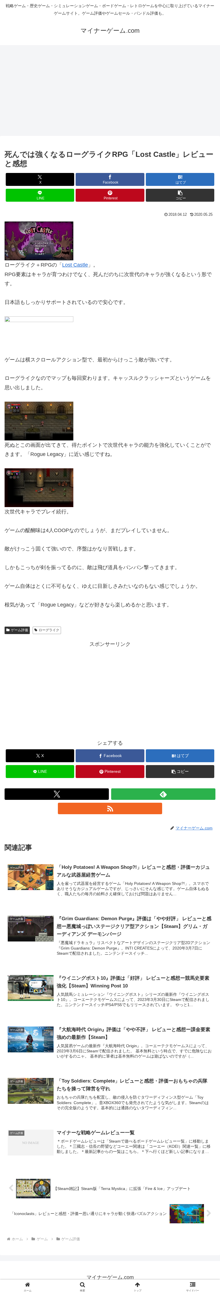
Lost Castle (75, 265)
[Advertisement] (110, 92)
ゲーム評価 (19, 630)
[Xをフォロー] (57, 794)
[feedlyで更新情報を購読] (163, 794)
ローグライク (49, 630)
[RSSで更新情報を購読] (110, 808)
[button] (180, 195)
